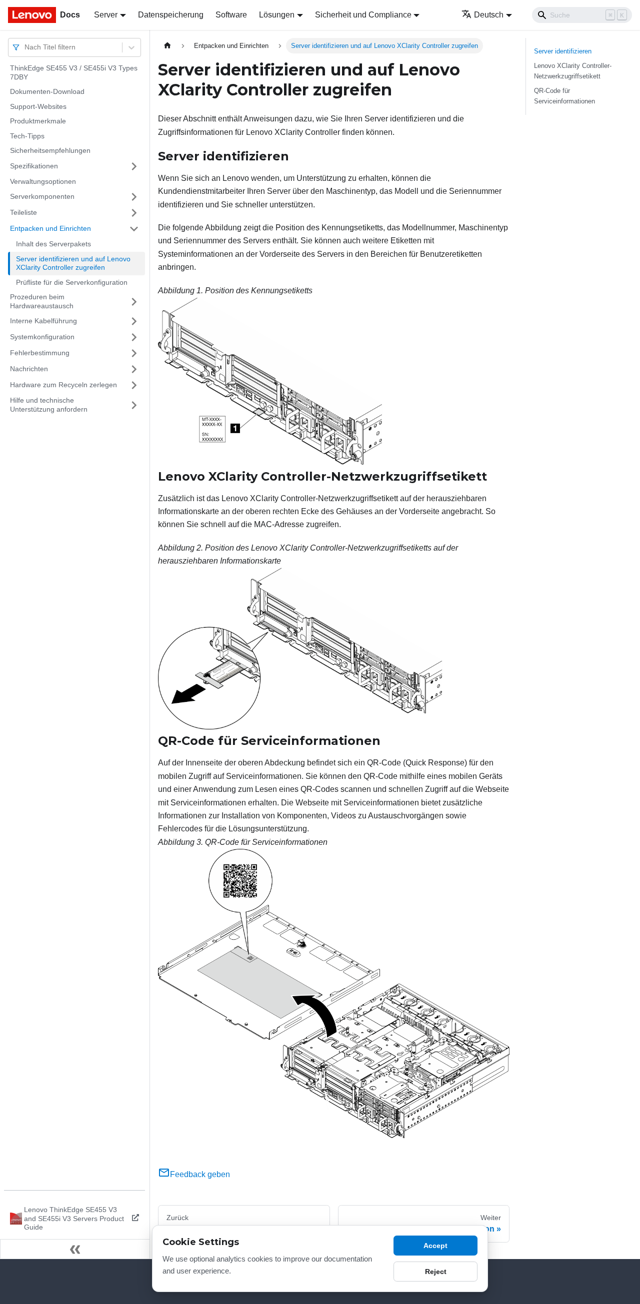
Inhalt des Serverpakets (53, 244)
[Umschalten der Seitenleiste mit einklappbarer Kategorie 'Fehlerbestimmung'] (134, 353)
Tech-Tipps (27, 136)
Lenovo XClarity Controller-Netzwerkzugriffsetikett (573, 71)
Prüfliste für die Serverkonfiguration (72, 282)
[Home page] (167, 45)
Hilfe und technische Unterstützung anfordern (49, 404)
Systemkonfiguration (42, 337)
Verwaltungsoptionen (43, 181)
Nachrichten (29, 369)
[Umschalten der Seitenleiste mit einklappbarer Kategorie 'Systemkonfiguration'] (134, 337)
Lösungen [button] (276, 14)
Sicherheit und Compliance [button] (363, 14)
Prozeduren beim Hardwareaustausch (42, 301)
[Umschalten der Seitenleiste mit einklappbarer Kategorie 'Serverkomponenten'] (134, 197)
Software (231, 14)
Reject (435, 1272)
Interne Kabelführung (43, 321)
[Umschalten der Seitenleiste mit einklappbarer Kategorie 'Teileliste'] (134, 213)
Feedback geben (200, 1174)
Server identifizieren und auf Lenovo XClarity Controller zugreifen (73, 263)
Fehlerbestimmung (40, 353)
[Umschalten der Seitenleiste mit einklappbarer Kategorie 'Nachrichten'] (134, 369)
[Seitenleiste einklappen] (75, 1249)
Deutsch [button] (489, 14)
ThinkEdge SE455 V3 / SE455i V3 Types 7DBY (74, 72)
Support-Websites (38, 106)
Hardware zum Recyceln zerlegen (63, 385)
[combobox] (25, 47)
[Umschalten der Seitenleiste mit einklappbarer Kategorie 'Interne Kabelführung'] (134, 321)
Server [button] (106, 14)
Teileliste (23, 212)
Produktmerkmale (38, 121)
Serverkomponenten (42, 196)
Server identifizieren (563, 51)
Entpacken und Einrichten (50, 228)
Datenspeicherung (171, 14)
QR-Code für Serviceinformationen (564, 96)
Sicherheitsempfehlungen (50, 150)
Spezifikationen (34, 166)
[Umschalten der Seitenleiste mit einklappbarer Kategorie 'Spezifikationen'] (134, 166)
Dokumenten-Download (47, 91)
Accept (436, 1246)
